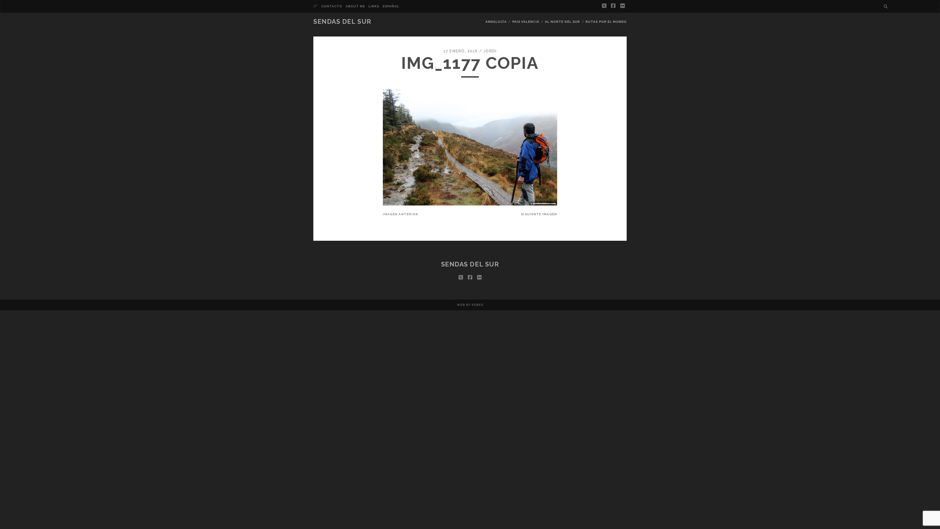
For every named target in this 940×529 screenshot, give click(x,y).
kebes (477, 305)
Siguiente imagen (539, 214)
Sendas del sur (342, 21)
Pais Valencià (525, 22)
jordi (489, 51)
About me (355, 6)
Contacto (331, 6)
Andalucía (495, 22)
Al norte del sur (562, 22)
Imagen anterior (400, 214)
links (373, 6)
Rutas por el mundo (606, 22)
